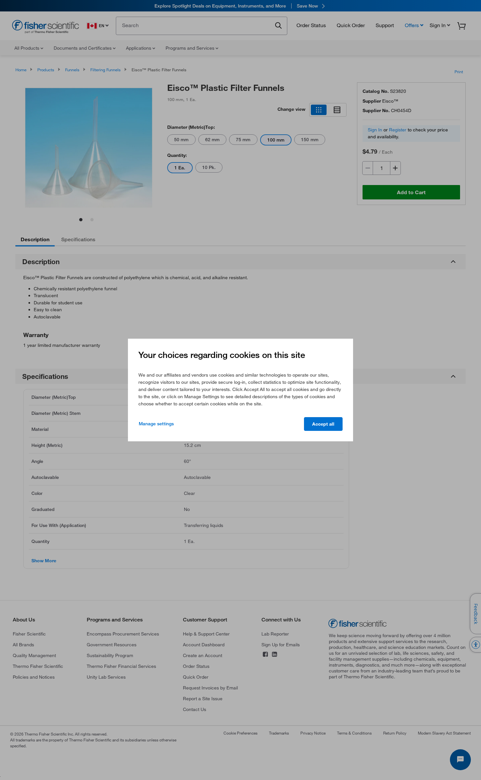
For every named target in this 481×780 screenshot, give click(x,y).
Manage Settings (156, 424)
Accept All (323, 424)
